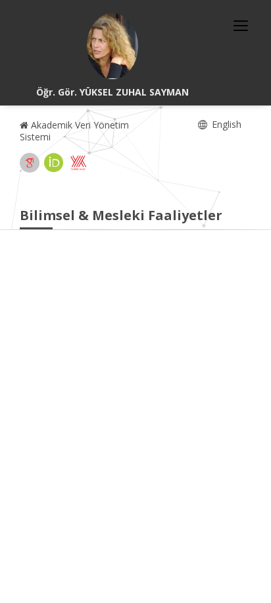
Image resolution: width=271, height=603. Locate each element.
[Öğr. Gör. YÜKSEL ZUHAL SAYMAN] (112, 46)
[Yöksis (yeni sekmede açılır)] (78, 163)
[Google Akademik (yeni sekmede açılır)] (29, 163)
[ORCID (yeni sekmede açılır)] (54, 163)
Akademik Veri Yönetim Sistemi (74, 131)
